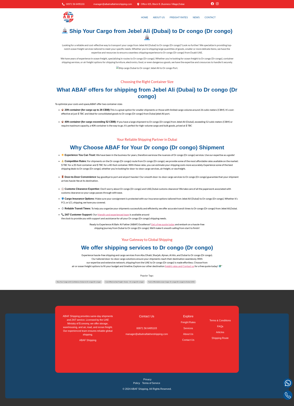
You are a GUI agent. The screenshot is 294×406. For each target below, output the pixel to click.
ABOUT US (159, 17)
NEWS (196, 17)
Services (188, 328)
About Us (188, 334)
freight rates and (174, 266)
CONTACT (210, 17)
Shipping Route (220, 338)
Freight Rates (188, 322)
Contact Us (188, 340)
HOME (144, 17)
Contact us (188, 266)
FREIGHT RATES (179, 17)
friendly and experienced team (113, 214)
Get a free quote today (163, 224)
